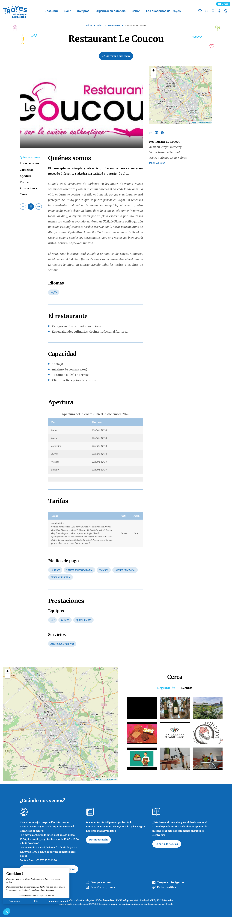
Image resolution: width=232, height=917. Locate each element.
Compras (83, 11)
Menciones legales (84, 900)
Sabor (136, 11)
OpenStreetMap (205, 122)
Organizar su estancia (110, 11)
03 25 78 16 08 (157, 162)
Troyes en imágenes (170, 882)
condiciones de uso (153, 904)
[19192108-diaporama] (81, 107)
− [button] (153, 75)
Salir (67, 11)
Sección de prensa (103, 887)
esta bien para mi (58, 901)
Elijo (36, 901)
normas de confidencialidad (125, 904)
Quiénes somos (30, 157)
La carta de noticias (166, 844)
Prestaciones (28, 188)
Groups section (101, 882)
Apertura (26, 175)
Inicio (89, 25)
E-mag (225, 4)
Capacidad (26, 169)
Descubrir (51, 11)
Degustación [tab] (166, 688)
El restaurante (29, 163)
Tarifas (25, 181)
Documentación (98, 839)
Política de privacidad (127, 900)
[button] (6, 911)
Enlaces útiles (166, 887)
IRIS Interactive (165, 900)
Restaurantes (114, 25)
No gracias (14, 901)
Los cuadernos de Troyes (163, 11)
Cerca (23, 194)
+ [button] (153, 70)
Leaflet (193, 122)
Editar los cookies (105, 900)
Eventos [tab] (187, 688)
